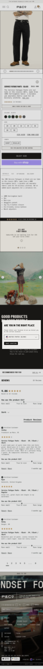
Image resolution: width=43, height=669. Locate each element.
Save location (11, 343)
